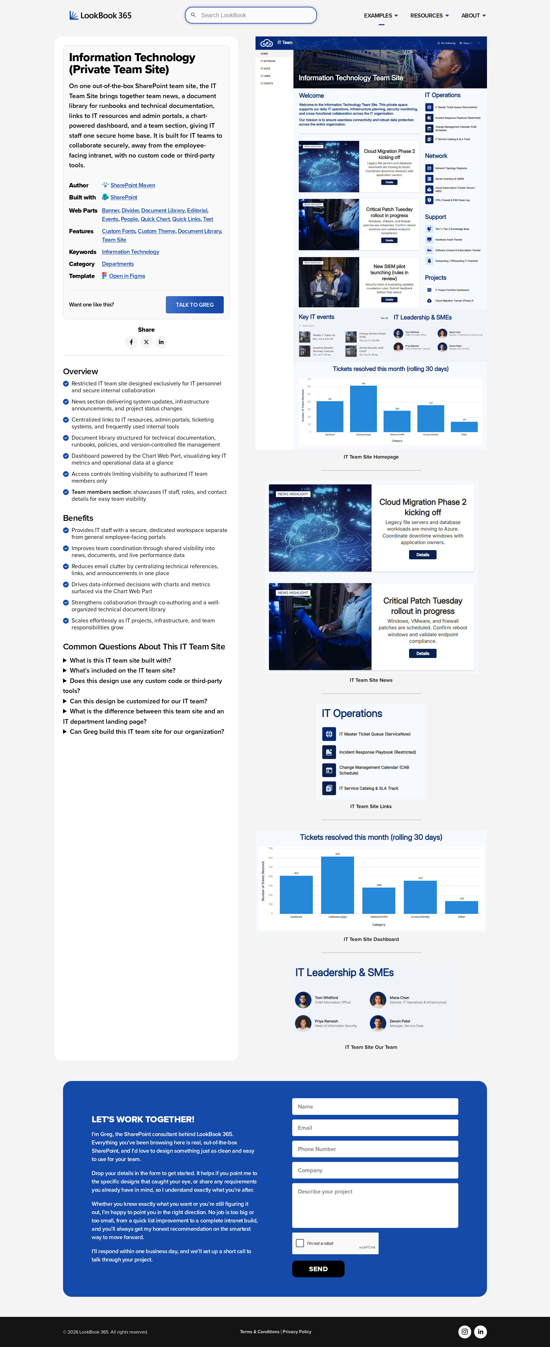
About (470, 15)
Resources (426, 15)
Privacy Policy (297, 1331)
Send (318, 1269)
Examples (378, 15)
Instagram (464, 1331)
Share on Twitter (146, 342)
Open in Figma (127, 275)
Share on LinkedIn (161, 342)
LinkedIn (480, 1331)
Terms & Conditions (260, 1331)
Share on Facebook (131, 342)
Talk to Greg (194, 304)
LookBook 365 (100, 15)
